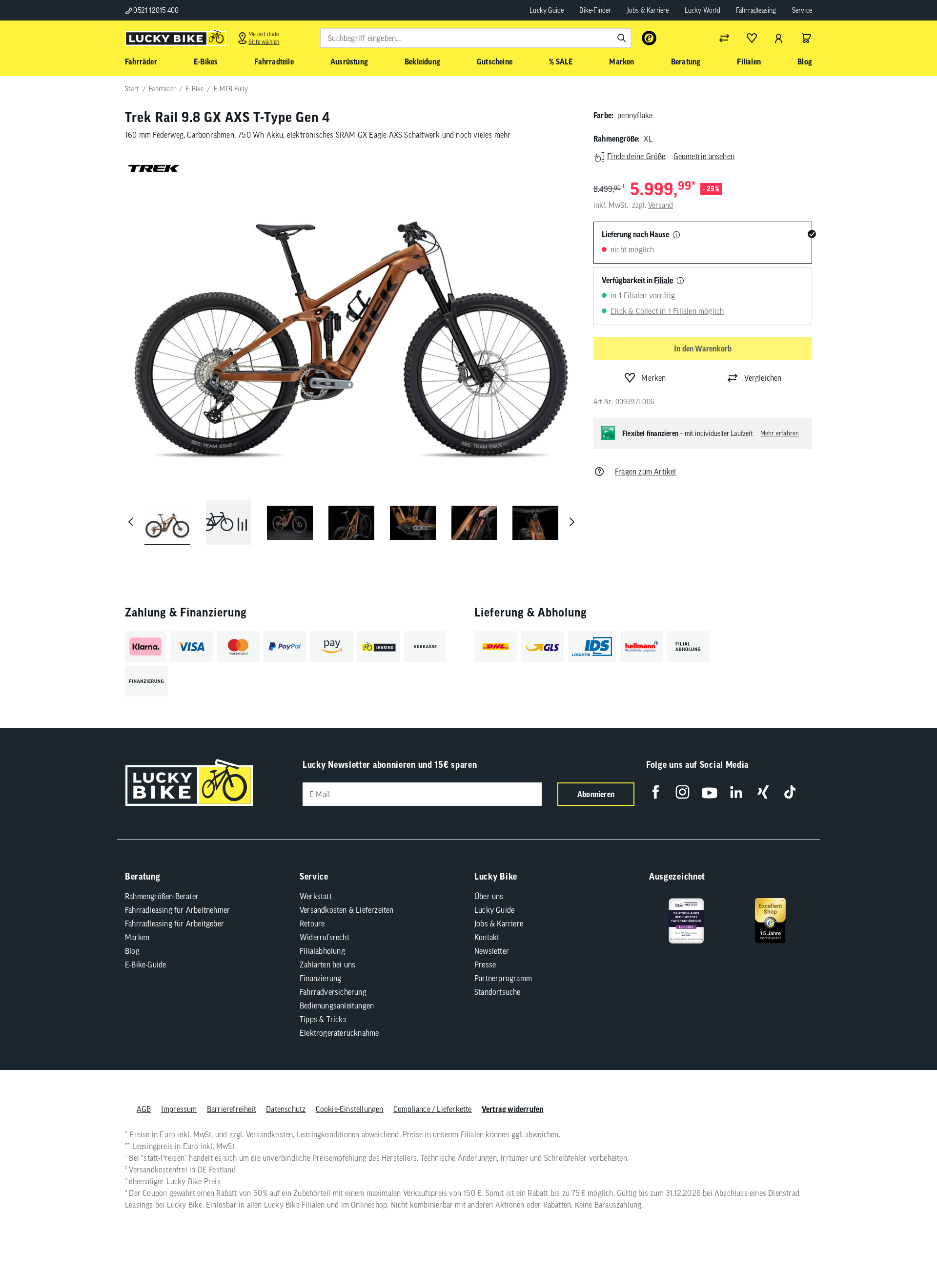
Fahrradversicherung (333, 991)
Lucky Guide (547, 10)
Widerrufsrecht (324, 937)
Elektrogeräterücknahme (339, 1032)
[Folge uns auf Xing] (763, 791)
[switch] (905, 1236)
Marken (137, 937)
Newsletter (491, 950)
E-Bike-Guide (145, 964)
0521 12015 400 (155, 10)
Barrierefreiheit (231, 1109)
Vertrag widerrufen (513, 1109)
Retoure (312, 923)
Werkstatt (316, 896)
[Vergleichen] (724, 38)
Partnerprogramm (503, 978)
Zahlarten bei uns (327, 964)
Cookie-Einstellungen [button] (350, 1109)
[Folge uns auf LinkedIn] (736, 791)
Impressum (179, 1109)
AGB (144, 1109)
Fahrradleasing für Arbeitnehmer (177, 909)
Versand (660, 205)
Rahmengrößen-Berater (162, 896)
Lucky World (702, 10)
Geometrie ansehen (703, 156)
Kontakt (486, 937)
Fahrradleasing (756, 10)
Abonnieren (595, 794)
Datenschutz (286, 1109)
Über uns (489, 896)
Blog (132, 950)
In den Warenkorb (703, 348)
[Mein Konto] (779, 38)
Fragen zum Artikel (645, 471)
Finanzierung (320, 978)
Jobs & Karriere (648, 10)
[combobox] (475, 38)
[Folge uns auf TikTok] (789, 791)
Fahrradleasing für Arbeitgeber (174, 923)
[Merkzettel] (751, 38)
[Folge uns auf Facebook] (655, 791)
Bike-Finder (595, 10)
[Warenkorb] (806, 38)
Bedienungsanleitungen (337, 1005)
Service (802, 10)
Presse (485, 964)
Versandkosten (269, 1134)
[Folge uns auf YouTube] (709, 791)
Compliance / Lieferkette (432, 1109)
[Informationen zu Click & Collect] (680, 281)
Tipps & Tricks (323, 1019)
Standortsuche (497, 991)
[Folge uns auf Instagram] (682, 791)
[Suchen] (621, 38)
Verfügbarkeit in (637, 280)
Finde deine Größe (636, 156)
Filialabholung (322, 950)
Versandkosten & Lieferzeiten (347, 909)
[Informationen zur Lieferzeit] (676, 235)
